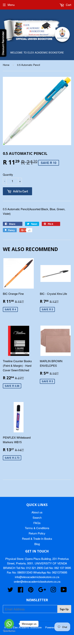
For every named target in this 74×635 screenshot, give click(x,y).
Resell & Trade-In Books (37, 539)
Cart (68, 5)
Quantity (8, 174)
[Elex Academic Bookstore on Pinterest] (31, 591)
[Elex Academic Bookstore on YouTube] (64, 591)
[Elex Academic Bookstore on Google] (42, 591)
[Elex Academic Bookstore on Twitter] (10, 591)
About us (37, 512)
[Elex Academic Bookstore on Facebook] (20, 591)
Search (37, 517)
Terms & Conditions (37, 528)
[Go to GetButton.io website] (9, 631)
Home (6, 65)
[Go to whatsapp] (9, 624)
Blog (37, 544)
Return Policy (37, 533)
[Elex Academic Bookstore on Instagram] (53, 591)
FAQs (37, 523)
